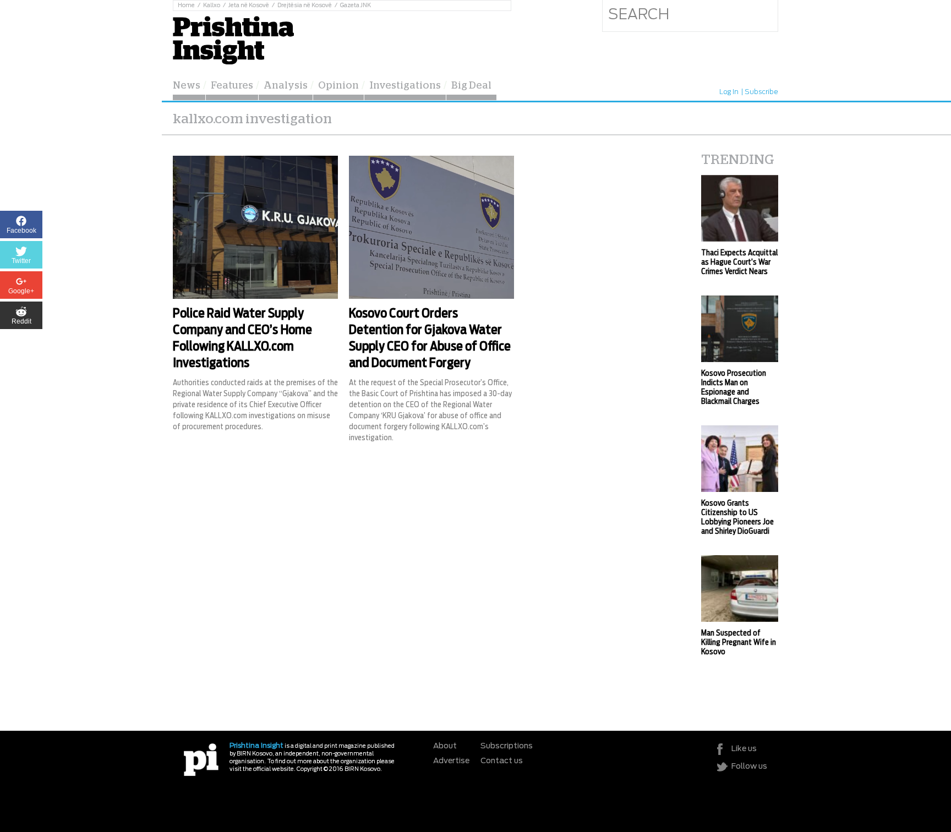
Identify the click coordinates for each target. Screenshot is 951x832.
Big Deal (471, 86)
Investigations (405, 86)
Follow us (749, 766)
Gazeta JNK (355, 5)
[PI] (201, 759)
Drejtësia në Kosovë (304, 5)
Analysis (286, 86)
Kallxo (211, 5)
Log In (729, 92)
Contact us (501, 761)
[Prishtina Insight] (233, 38)
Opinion (338, 86)
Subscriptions (506, 746)
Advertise (451, 761)
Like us (744, 749)
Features (232, 86)
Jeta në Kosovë (248, 5)
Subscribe (761, 92)
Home (186, 5)
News (186, 86)
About (445, 746)
